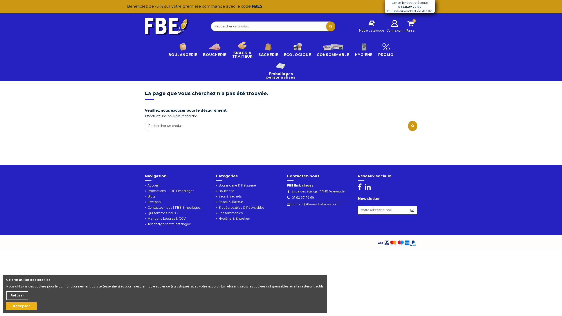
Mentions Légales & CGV (167, 219)
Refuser (17, 295)
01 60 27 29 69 (303, 198)
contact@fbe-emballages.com (315, 204)
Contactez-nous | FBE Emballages (174, 208)
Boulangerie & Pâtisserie (237, 185)
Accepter (21, 306)
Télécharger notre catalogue (169, 224)
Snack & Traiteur (230, 202)
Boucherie (226, 191)
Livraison (154, 202)
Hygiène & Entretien (234, 219)
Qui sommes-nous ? (163, 213)
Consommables (230, 213)
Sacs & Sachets (230, 196)
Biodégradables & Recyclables (241, 208)
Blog (151, 196)
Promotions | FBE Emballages (171, 191)
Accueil (153, 185)
